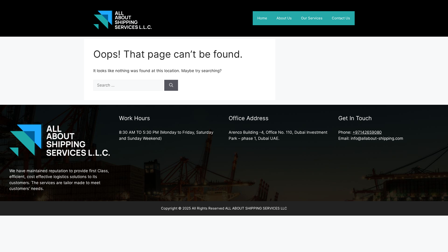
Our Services (311, 18)
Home (262, 18)
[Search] (171, 85)
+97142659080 (367, 132)
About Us (284, 18)
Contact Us (341, 18)
